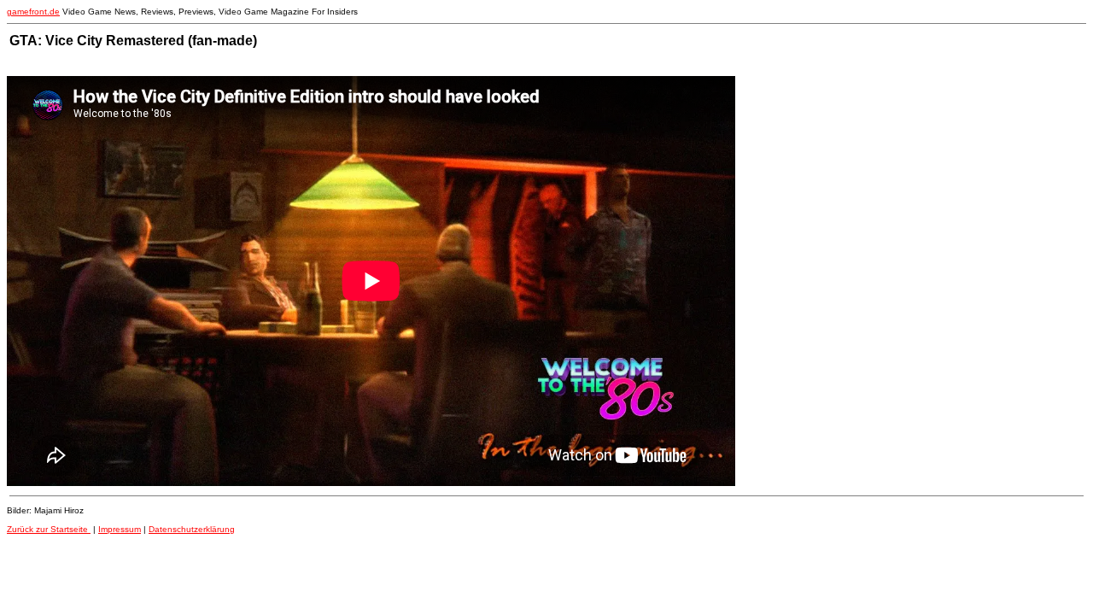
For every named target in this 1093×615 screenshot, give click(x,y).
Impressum (119, 529)
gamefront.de (33, 11)
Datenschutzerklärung (192, 529)
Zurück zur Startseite (49, 529)
